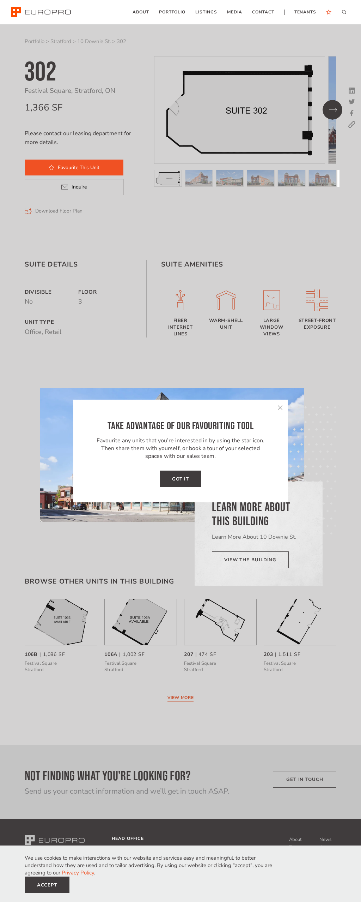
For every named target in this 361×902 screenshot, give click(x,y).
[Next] (332, 110)
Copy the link (351, 124)
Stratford (60, 41)
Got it (180, 479)
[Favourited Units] (329, 12)
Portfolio (34, 41)
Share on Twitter (351, 102)
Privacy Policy (78, 872)
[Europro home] (41, 12)
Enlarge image (239, 110)
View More (180, 697)
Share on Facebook (351, 113)
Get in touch (304, 779)
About (295, 839)
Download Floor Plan (58, 211)
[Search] (344, 11)
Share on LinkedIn (351, 90)
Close (279, 407)
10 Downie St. (94, 41)
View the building (250, 560)
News (325, 839)
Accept (47, 885)
